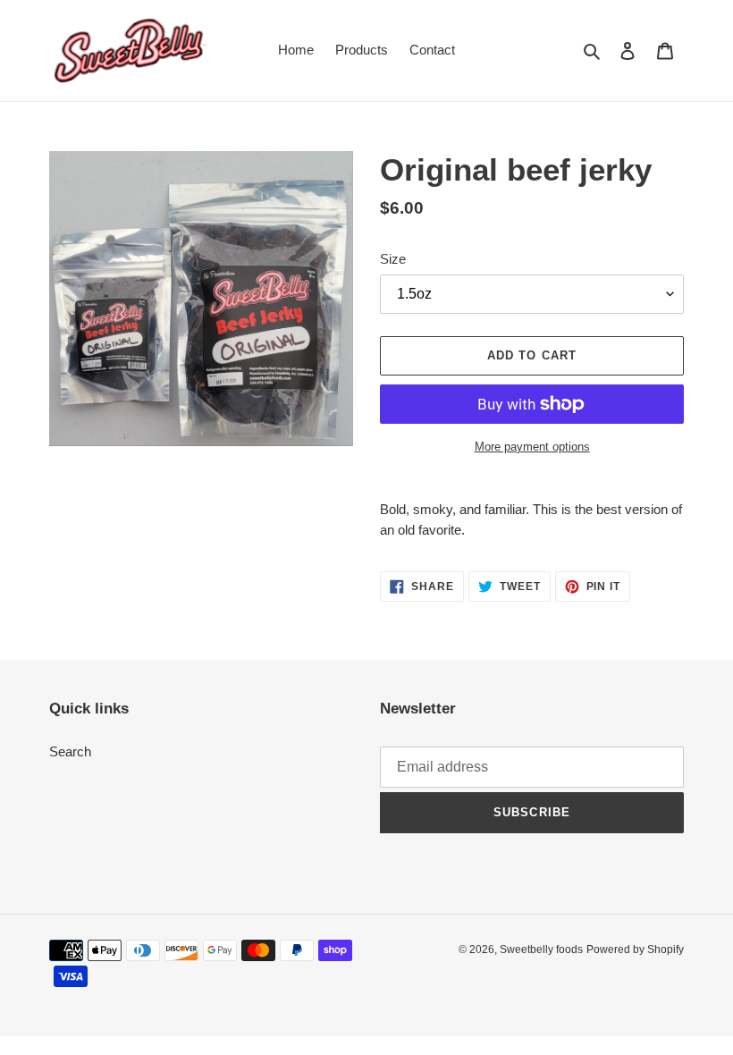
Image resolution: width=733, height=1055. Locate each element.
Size (393, 258)
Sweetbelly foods (541, 949)
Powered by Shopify (635, 949)
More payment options (532, 446)
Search (70, 751)
